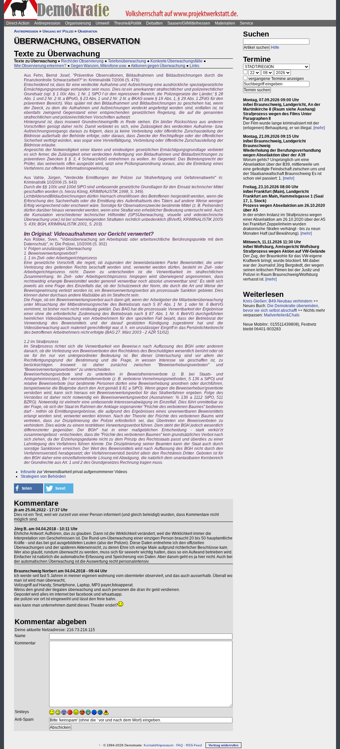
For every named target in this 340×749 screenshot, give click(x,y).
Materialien (225, 23)
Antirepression (47, 23)
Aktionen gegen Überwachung (158, 65)
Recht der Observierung (82, 61)
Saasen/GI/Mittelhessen (188, 23)
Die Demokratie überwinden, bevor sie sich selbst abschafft (281, 308)
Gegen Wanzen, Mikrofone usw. (99, 65)
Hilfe (275, 47)
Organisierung (78, 23)
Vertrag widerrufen (223, 745)
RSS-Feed (194, 745)
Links (194, 65)
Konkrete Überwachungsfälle (176, 61)
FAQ (179, 745)
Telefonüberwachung (127, 61)
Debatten (154, 23)
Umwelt (102, 23)
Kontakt (150, 745)
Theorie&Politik (127, 23)
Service (246, 23)
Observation (87, 31)
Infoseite (28, 471)
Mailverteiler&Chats (281, 315)
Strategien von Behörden (43, 476)
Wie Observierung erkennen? (40, 65)
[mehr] (319, 127)
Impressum (165, 745)
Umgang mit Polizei (57, 31)
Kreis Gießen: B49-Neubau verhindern (277, 301)
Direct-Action (18, 23)
